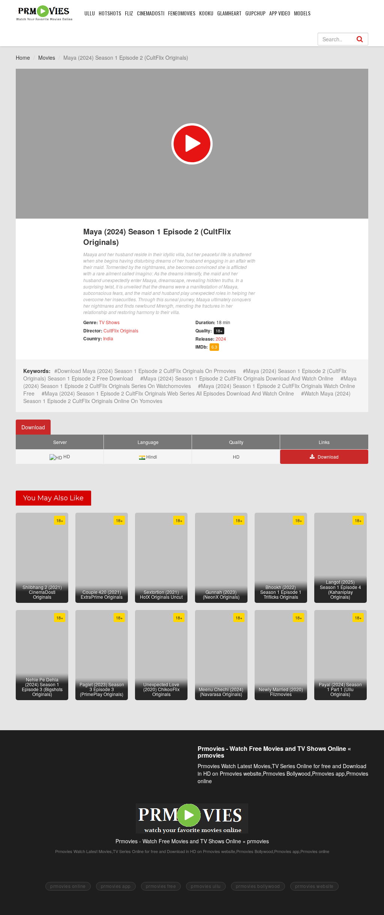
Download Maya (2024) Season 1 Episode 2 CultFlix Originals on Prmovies (146, 370)
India (108, 338)
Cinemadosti (150, 13)
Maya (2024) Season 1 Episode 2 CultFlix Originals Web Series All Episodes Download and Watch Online (169, 393)
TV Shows (109, 322)
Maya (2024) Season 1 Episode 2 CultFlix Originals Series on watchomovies (190, 382)
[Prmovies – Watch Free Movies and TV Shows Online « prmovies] (44, 12)
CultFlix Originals (121, 330)
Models (302, 13)
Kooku (206, 13)
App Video (279, 13)
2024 (221, 338)
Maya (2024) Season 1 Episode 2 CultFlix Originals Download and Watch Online (238, 378)
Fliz (129, 13)
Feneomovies (181, 13)
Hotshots (110, 13)
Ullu (89, 13)
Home (23, 57)
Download (33, 427)
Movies (46, 57)
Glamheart (229, 13)
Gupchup (255, 13)
